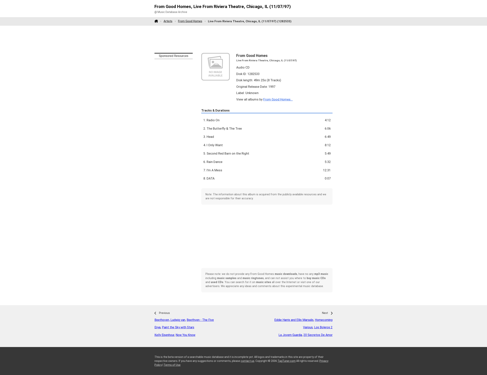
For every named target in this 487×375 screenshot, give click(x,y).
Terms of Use (172, 364)
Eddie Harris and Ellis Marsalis (294, 320)
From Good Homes (190, 21)
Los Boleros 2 (323, 327)
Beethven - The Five (200, 320)
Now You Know (185, 335)
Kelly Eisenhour (164, 335)
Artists (168, 21)
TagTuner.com (287, 360)
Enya (157, 327)
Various (308, 327)
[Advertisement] (243, 39)
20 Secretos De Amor (318, 335)
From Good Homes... (278, 99)
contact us (247, 360)
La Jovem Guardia (290, 335)
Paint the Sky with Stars (178, 327)
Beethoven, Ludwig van (169, 320)
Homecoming (324, 320)
